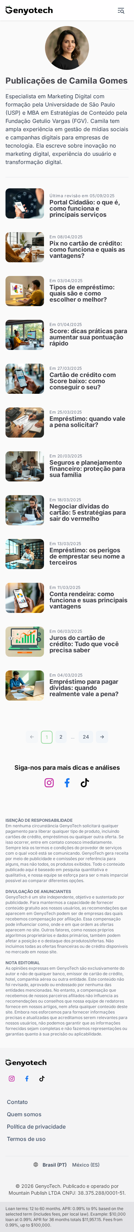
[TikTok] (84, 782)
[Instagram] (49, 782)
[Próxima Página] (102, 737)
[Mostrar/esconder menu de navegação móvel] (121, 10)
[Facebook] (67, 782)
